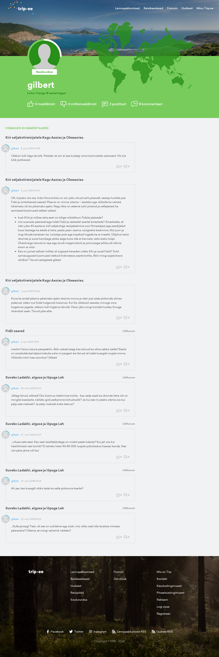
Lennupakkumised (127, 8)
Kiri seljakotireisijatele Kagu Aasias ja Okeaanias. (44, 137)
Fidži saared (14, 330)
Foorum (172, 8)
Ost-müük (120, 579)
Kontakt (162, 579)
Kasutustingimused (169, 586)
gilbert (15, 148)
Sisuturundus (78, 600)
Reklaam (162, 600)
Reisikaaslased (153, 8)
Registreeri (163, 614)
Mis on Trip (164, 572)
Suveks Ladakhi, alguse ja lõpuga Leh (34, 377)
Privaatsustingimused (170, 593)
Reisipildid (77, 593)
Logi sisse (163, 607)
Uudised (187, 8)
